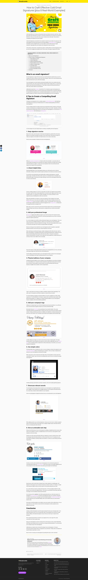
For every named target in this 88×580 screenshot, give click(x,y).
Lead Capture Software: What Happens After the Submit (61, 561)
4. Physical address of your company (36, 62)
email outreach (40, 464)
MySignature (43, 110)
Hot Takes (46, 564)
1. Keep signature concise (34, 58)
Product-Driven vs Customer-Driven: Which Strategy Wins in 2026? (61, 565)
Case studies (47, 561)
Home (50, 1)
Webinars (46, 570)
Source (44, 158)
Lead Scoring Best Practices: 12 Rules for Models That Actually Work (61, 567)
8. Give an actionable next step (35, 68)
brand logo (36, 309)
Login (67, 1)
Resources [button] (62, 1)
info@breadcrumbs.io (21, 578)
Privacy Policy (68, 578)
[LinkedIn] (24, 569)
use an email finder (34, 495)
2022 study (29, 214)
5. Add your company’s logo (35, 64)
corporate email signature (34, 160)
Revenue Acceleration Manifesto (48, 574)
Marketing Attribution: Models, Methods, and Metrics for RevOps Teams (61, 572)
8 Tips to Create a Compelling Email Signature (37, 57)
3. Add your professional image (35, 61)
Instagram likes (53, 202)
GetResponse (50, 542)
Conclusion (31, 69)
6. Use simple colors (33, 65)
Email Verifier (39, 561)
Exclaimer (37, 89)
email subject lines (52, 42)
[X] (26, 569)
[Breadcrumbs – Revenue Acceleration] (22, 1)
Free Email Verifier (55, 1)
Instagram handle (29, 201)
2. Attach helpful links (34, 60)
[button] (70, 1)
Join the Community (22, 572)
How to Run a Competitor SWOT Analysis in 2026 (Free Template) (61, 570)
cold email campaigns (30, 350)
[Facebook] (19, 569)
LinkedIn (40, 546)
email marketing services (50, 101)
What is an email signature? (34, 55)
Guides (46, 567)
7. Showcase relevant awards (35, 67)
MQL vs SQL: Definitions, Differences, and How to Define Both (61, 574)
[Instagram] (21, 569)
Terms (65, 578)
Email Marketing (30, 551)
